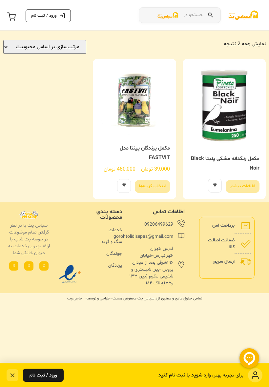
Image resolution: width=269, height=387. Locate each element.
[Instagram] (28, 266)
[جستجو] (211, 15)
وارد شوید (201, 375)
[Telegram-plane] (13, 266)
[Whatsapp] (44, 266)
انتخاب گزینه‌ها (152, 186)
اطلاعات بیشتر (242, 186)
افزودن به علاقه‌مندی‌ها (215, 186)
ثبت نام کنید (171, 375)
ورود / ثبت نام (43, 375)
